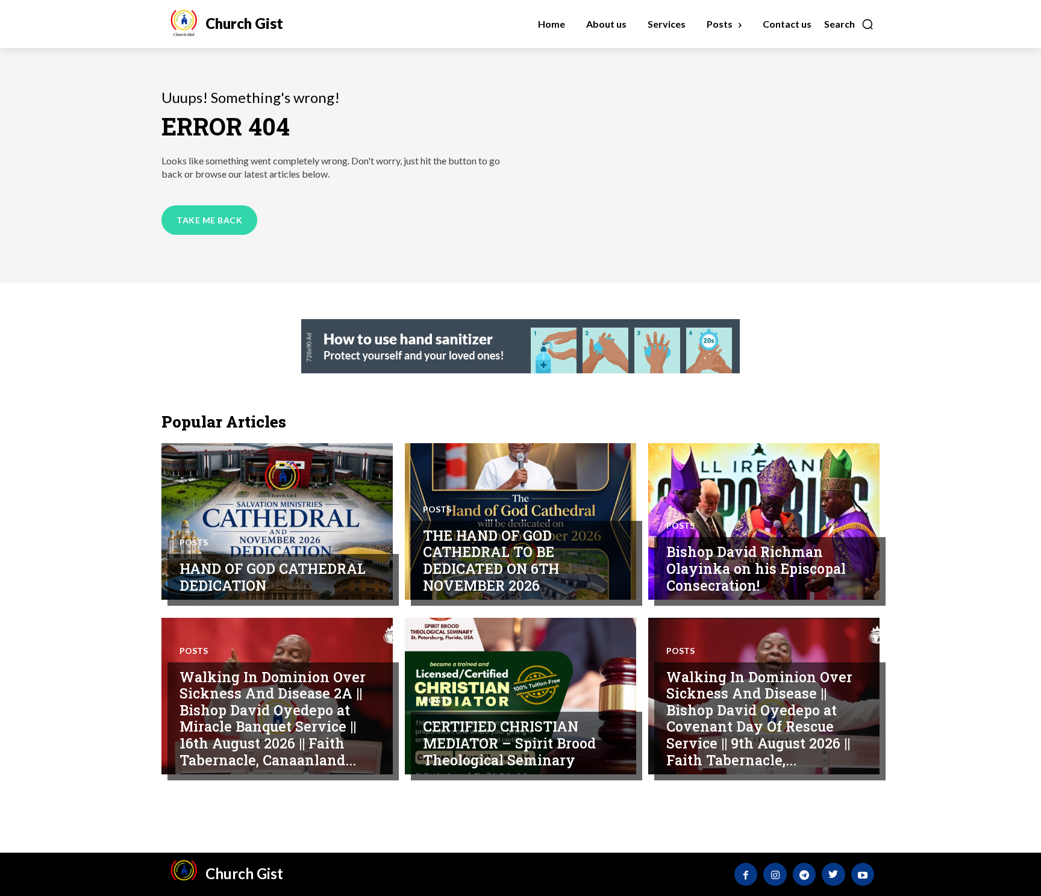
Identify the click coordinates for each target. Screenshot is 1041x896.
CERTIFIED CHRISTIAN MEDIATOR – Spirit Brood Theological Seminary (509, 742)
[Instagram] (774, 874)
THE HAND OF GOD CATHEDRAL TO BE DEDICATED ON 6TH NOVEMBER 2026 (491, 560)
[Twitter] (833, 874)
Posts (194, 542)
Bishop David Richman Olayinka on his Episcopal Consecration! (756, 568)
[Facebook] (745, 874)
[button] (849, 24)
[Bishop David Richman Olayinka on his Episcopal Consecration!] (764, 521)
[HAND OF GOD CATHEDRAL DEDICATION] (277, 521)
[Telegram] (804, 874)
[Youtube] (862, 874)
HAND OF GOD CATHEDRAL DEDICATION (273, 576)
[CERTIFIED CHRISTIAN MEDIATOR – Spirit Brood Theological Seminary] (520, 696)
